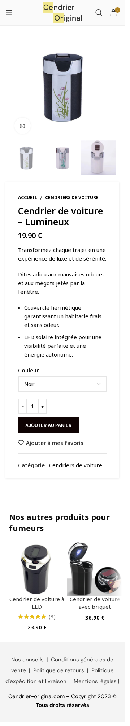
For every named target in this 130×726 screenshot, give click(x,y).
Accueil (27, 197)
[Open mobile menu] (9, 12)
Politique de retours (58, 670)
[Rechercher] (99, 12)
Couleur (28, 370)
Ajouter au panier (48, 425)
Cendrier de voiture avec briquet (95, 602)
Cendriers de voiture (72, 197)
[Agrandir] (22, 126)
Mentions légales (95, 681)
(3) (52, 616)
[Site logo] (62, 12)
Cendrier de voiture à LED (36, 602)
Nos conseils (27, 659)
